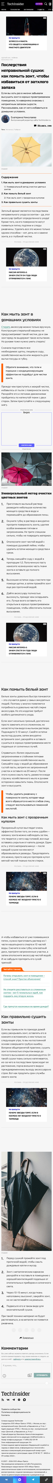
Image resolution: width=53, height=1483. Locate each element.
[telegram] (13, 1399)
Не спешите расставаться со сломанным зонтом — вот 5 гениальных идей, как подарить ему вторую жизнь (24, 993)
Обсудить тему (45, 125)
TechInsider (15, 4)
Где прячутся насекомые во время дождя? (26, 1006)
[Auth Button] (50, 3)
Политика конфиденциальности (15, 1412)
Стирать (5, 327)
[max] (24, 1399)
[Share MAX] (19, 1479)
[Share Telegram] (33, 1479)
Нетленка (9, 130)
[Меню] (2, 3)
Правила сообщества (10, 1409)
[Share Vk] (6, 1479)
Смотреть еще (26, 445)
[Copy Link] (46, 1479)
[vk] (8, 1399)
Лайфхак (15, 58)
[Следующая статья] (26, 1383)
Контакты (5, 1415)
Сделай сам (5, 58)
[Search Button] (45, 3)
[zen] (19, 1399)
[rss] (2, 1399)
